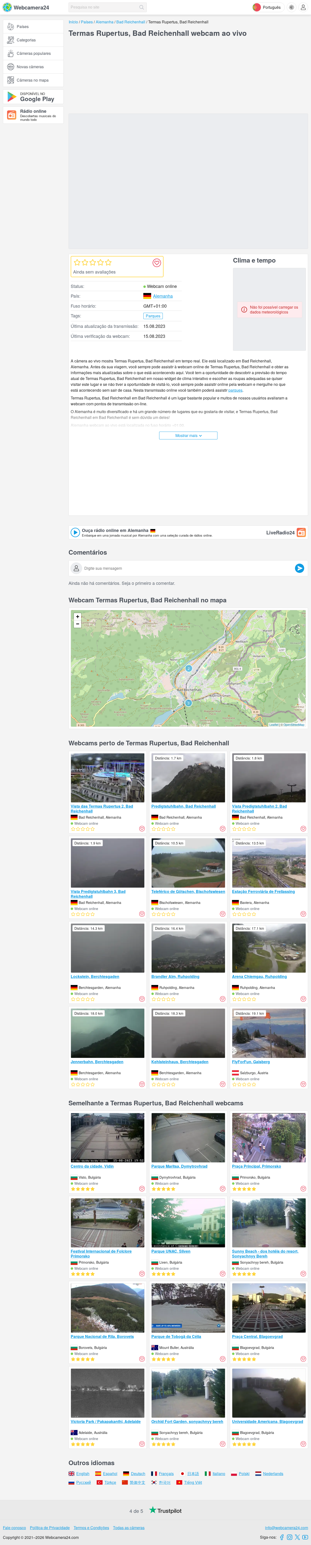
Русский (83, 1482)
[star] (77, 262)
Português (272, 7)
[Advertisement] (33, 181)
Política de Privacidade (50, 1527)
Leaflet (273, 724)
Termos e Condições (91, 1527)
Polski (244, 1473)
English (82, 1473)
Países (23, 26)
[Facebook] (282, 1537)
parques (235, 390)
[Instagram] (290, 1537)
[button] (77, 616)
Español (110, 1473)
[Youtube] (305, 1537)
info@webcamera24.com (286, 1527)
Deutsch (138, 1473)
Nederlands (273, 1473)
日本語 (193, 1473)
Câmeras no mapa (33, 80)
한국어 (165, 1482)
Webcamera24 (31, 7)
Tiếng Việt (193, 1482)
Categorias (26, 40)
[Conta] (303, 7)
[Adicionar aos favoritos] (156, 262)
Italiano (219, 1473)
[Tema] (291, 7)
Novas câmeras (30, 66)
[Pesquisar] (142, 7)
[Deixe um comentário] (299, 568)
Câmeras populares (34, 53)
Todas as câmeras (129, 1527)
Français (166, 1473)
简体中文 (137, 1482)
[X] (297, 1537)
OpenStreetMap (294, 724)
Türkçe (110, 1482)
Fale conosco (14, 1527)
